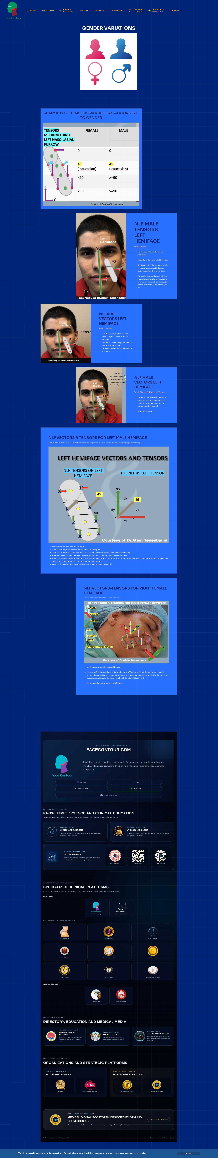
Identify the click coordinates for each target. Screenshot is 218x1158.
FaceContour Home (81, 788)
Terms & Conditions (162, 1138)
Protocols (100, 10)
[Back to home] (13, 10)
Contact (176, 10)
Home (33, 10)
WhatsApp (137, 788)
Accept (188, 1153)
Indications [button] (48, 10)
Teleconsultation (110, 795)
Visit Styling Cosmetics (159, 1119)
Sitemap (83, 782)
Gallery (84, 10)
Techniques (117, 10)
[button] (66, 10)
